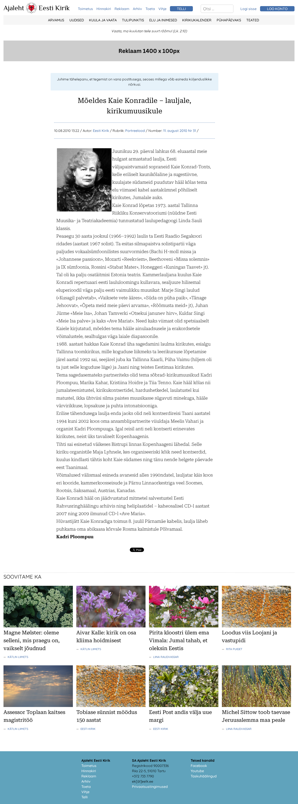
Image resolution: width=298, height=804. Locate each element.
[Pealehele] (31, 12)
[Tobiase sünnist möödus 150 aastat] (111, 706)
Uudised (76, 20)
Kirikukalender (196, 20)
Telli (84, 797)
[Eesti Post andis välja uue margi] (183, 706)
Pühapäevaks (229, 20)
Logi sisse (248, 9)
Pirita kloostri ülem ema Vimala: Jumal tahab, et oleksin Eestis (179, 640)
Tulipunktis (133, 20)
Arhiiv (137, 9)
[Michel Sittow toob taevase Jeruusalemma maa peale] (256, 706)
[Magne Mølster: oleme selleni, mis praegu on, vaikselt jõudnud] (38, 626)
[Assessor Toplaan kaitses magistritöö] (38, 706)
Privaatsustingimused (150, 786)
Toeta (150, 9)
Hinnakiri (103, 9)
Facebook (199, 765)
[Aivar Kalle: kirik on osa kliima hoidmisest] (111, 626)
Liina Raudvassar (166, 657)
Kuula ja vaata (103, 20)
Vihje (162, 9)
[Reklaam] (149, 60)
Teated (252, 20)
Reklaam (122, 9)
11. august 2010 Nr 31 (179, 130)
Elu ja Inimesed (163, 20)
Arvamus (56, 20)
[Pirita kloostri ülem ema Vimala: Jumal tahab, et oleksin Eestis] (183, 626)
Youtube (197, 771)
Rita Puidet (234, 649)
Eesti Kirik (54, 8)
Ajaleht (13, 8)
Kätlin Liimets (18, 657)
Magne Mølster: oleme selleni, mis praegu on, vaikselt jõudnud (31, 640)
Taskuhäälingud (204, 776)
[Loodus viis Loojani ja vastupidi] (256, 626)
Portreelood (135, 130)
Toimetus (85, 9)
